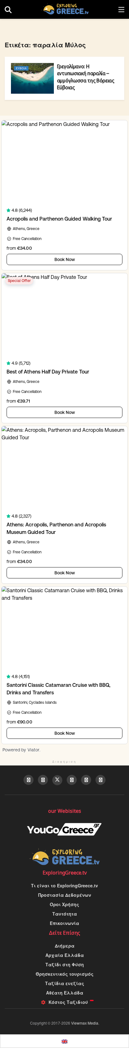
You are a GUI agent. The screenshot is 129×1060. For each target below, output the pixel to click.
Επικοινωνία (64, 923)
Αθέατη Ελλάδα (64, 993)
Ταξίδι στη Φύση (64, 964)
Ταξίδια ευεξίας (64, 983)
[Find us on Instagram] (100, 780)
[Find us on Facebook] (28, 780)
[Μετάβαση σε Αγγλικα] (64, 1041)
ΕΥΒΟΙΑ (21, 68)
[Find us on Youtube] (43, 780)
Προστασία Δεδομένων (64, 895)
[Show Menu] (121, 9)
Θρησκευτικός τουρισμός (65, 974)
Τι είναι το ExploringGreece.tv (64, 885)
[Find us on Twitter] (57, 780)
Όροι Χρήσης (64, 904)
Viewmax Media (84, 1023)
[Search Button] (8, 9)
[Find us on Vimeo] (86, 780)
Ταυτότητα (64, 914)
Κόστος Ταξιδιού (68, 1002)
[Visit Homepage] (65, 9)
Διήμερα (65, 946)
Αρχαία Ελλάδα (64, 955)
